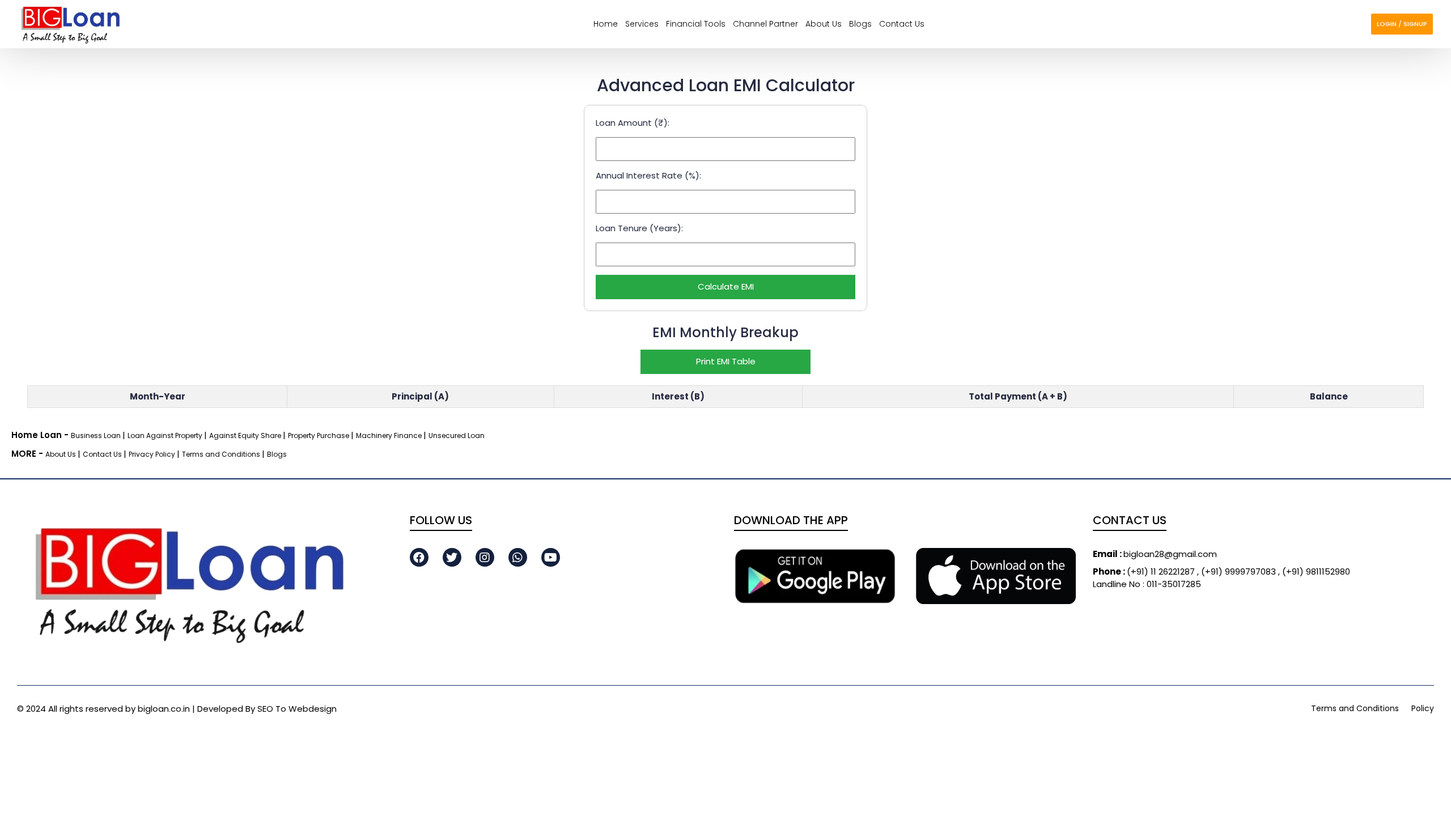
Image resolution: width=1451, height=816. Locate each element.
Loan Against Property (166, 435)
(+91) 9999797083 (1239, 571)
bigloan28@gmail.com (1155, 554)
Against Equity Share (246, 435)
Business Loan (96, 435)
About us (823, 23)
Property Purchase (319, 435)
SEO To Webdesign (297, 709)
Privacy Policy (153, 454)
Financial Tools (696, 23)
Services (642, 23)
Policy (1422, 708)
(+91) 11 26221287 (1145, 571)
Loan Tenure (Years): (639, 228)
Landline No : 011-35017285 (1147, 584)
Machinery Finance (389, 435)
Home (605, 23)
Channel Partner (765, 23)
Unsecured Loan (456, 435)
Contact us (901, 23)
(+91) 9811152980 (1316, 571)
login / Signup (1402, 23)
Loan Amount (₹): (632, 123)
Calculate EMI (726, 286)
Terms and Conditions (222, 454)
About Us (61, 454)
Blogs (860, 23)
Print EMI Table (726, 361)
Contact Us (103, 454)
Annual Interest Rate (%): (648, 175)
